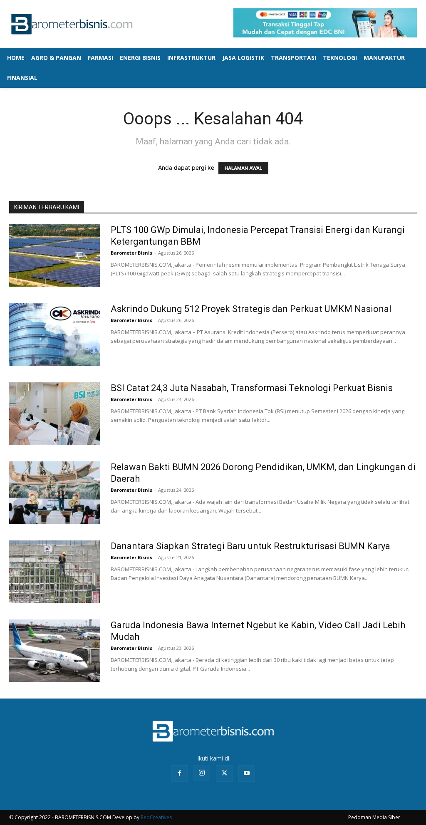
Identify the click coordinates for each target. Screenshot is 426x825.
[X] (224, 773)
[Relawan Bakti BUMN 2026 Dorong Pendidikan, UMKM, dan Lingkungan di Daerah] (54, 492)
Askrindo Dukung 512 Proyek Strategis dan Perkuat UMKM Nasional (251, 309)
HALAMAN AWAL (243, 168)
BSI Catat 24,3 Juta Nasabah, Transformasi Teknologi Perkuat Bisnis (252, 388)
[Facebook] (179, 773)
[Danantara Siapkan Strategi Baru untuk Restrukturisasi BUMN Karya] (54, 571)
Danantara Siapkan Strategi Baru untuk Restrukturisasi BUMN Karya (250, 546)
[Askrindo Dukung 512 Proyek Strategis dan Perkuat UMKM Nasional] (54, 334)
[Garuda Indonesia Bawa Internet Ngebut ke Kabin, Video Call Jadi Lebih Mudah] (54, 650)
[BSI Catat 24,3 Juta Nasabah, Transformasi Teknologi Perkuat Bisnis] (54, 413)
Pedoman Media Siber (374, 817)
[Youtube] (246, 773)
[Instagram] (201, 773)
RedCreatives (156, 817)
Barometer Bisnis (131, 253)
